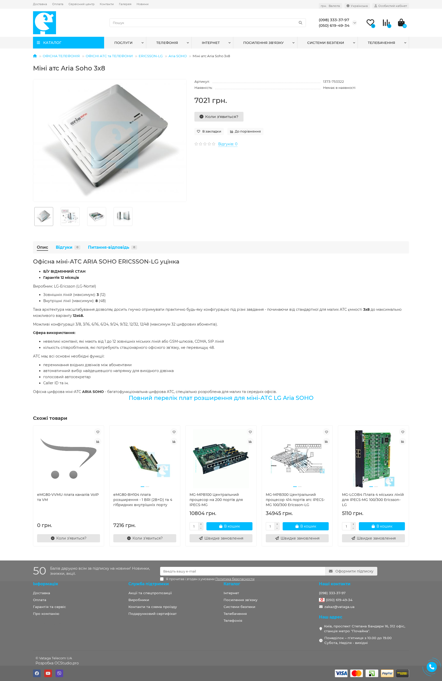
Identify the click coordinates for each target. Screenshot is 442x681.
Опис (42, 247)
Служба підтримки (148, 583)
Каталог (232, 583)
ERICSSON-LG (151, 56)
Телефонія (167, 43)
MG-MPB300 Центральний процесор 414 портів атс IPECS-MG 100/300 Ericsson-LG (295, 499)
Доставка (40, 4)
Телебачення (381, 43)
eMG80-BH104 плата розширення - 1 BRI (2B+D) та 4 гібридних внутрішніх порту (142, 499)
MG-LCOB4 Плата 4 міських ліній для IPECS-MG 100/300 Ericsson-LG (373, 499)
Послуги (123, 43)
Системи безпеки (325, 43)
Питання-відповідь (111, 247)
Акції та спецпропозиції (150, 593)
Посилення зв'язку (263, 43)
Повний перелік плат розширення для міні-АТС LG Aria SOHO (221, 397)
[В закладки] (97, 431)
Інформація (45, 583)
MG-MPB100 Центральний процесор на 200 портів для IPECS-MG (216, 499)
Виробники (138, 600)
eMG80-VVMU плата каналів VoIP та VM (68, 497)
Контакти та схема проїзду (152, 607)
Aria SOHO (178, 56)
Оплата (57, 4)
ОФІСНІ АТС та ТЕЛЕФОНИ (109, 56)
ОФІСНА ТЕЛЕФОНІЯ (61, 56)
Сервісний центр (82, 4)
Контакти (107, 4)
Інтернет (211, 43)
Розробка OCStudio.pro (57, 663)
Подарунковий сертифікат (152, 614)
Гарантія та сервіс (49, 607)
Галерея (125, 4)
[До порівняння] (97, 441)
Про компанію (46, 614)
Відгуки (67, 247)
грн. (330, 6)
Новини (143, 4)
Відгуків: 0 (227, 144)
